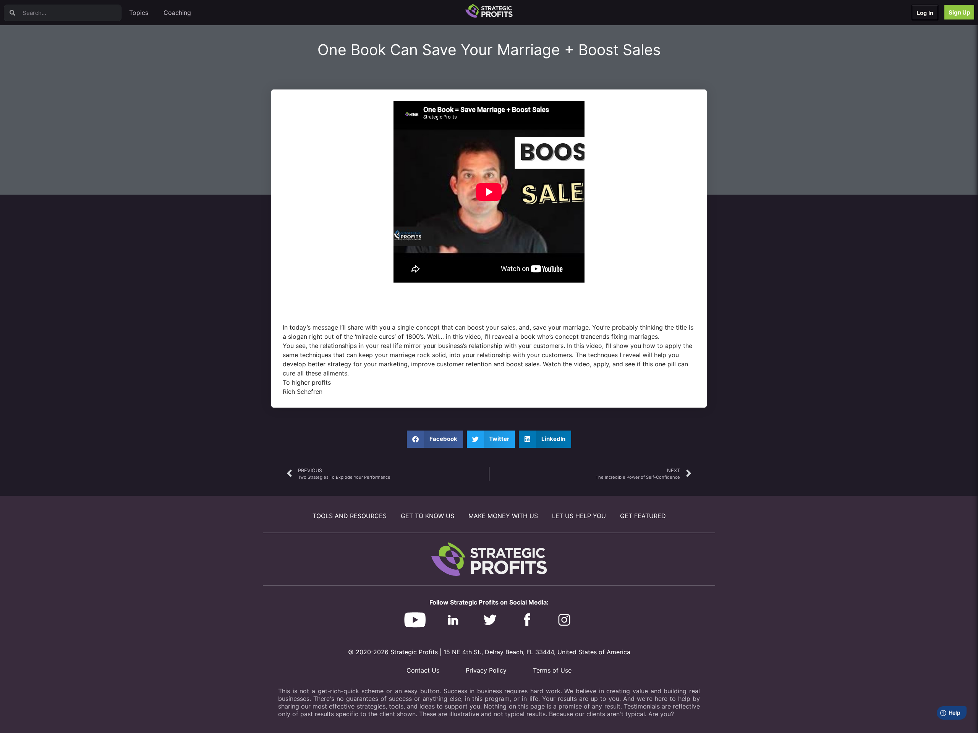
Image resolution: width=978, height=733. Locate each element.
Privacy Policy (486, 670)
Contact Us (422, 670)
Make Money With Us (503, 516)
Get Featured (643, 516)
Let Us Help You (579, 516)
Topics (138, 12)
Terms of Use (552, 670)
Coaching (177, 12)
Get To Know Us (427, 516)
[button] (435, 439)
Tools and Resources (350, 516)
